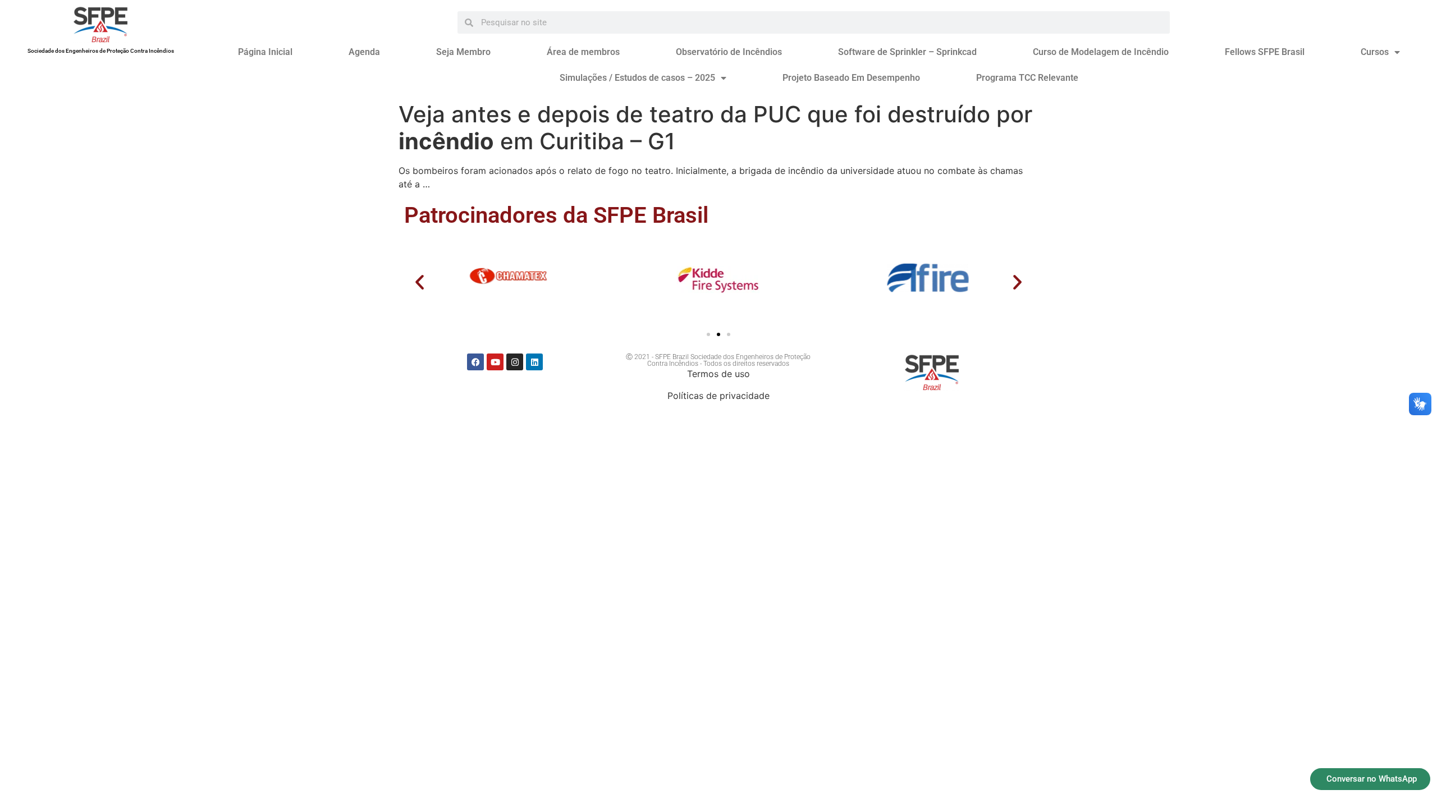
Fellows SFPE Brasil (1265, 52)
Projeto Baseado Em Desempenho (851, 77)
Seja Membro (463, 52)
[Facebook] (475, 362)
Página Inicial (265, 52)
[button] (419, 282)
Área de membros (583, 52)
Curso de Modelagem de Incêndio (1101, 52)
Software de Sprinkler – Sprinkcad (907, 52)
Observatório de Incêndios (729, 52)
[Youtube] (495, 362)
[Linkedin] (534, 362)
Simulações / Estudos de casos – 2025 (637, 77)
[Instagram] (514, 362)
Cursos (1375, 52)
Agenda (364, 52)
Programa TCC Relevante (1027, 77)
